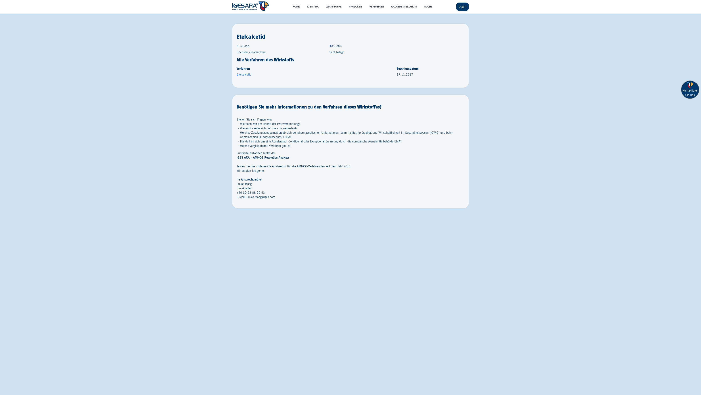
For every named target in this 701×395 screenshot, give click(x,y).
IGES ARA (313, 6)
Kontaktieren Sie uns (690, 93)
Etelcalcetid (244, 74)
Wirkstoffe (334, 6)
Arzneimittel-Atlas (404, 6)
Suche (428, 6)
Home (296, 6)
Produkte (355, 6)
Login (462, 6)
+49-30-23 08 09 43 (251, 192)
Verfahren (376, 6)
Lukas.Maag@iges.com (260, 197)
